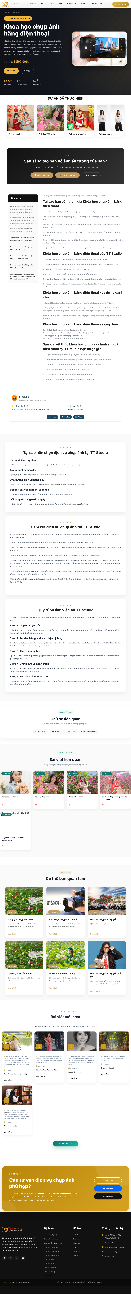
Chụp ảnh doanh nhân (51, 1247)
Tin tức (75, 1247)
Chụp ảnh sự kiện (49, 1263)
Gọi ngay (27, 71)
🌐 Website (78, 417)
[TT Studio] (12, 4)
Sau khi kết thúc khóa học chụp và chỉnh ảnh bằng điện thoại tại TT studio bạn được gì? (22, 276)
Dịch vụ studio (17, 13)
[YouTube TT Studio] (23, 1258)
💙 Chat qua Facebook (67, 175)
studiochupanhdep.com (112, 1252)
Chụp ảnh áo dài (107, 1068)
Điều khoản (91, 1282)
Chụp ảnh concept (50, 1267)
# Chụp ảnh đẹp (41, 731)
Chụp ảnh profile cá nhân (52, 1251)
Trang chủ (7, 13)
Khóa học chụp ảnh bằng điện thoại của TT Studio (21, 248)
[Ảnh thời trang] (110, 118)
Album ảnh (76, 1243)
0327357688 (109, 1242)
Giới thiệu (76, 1235)
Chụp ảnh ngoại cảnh (51, 1239)
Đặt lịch (12, 70)
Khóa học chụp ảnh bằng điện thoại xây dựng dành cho (21, 257)
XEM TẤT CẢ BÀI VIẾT (65, 1143)
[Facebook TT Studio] (4, 1258)
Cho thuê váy (48, 1276)
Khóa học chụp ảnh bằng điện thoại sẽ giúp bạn (21, 266)
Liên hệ (75, 1255)
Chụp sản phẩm (49, 1259)
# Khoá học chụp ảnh (88, 731)
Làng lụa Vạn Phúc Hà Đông (47, 1070)
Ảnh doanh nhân (10, 1126)
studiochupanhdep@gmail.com (115, 1247)
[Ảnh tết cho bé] (20, 118)
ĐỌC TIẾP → (8, 1080)
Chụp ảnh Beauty (49, 1272)
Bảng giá (76, 1239)
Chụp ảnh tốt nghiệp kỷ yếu (53, 1243)
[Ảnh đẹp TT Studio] (50, 118)
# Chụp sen (55, 731)
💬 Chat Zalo (66, 417)
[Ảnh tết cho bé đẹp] (80, 118)
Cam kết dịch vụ (78, 1251)
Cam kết (67, 1282)
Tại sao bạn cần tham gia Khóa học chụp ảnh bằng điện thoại (22, 239)
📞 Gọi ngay (52, 417)
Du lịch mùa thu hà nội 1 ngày (15, 1074)
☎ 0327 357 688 (91, 175)
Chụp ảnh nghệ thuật (50, 1235)
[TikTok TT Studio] (17, 1258)
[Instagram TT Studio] (10, 1258)
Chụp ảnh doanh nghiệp (51, 1255)
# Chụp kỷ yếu (70, 731)
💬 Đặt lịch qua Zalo (42, 175)
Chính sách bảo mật (79, 1282)
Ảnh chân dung (74, 1072)
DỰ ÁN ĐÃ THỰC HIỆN (65, 98)
